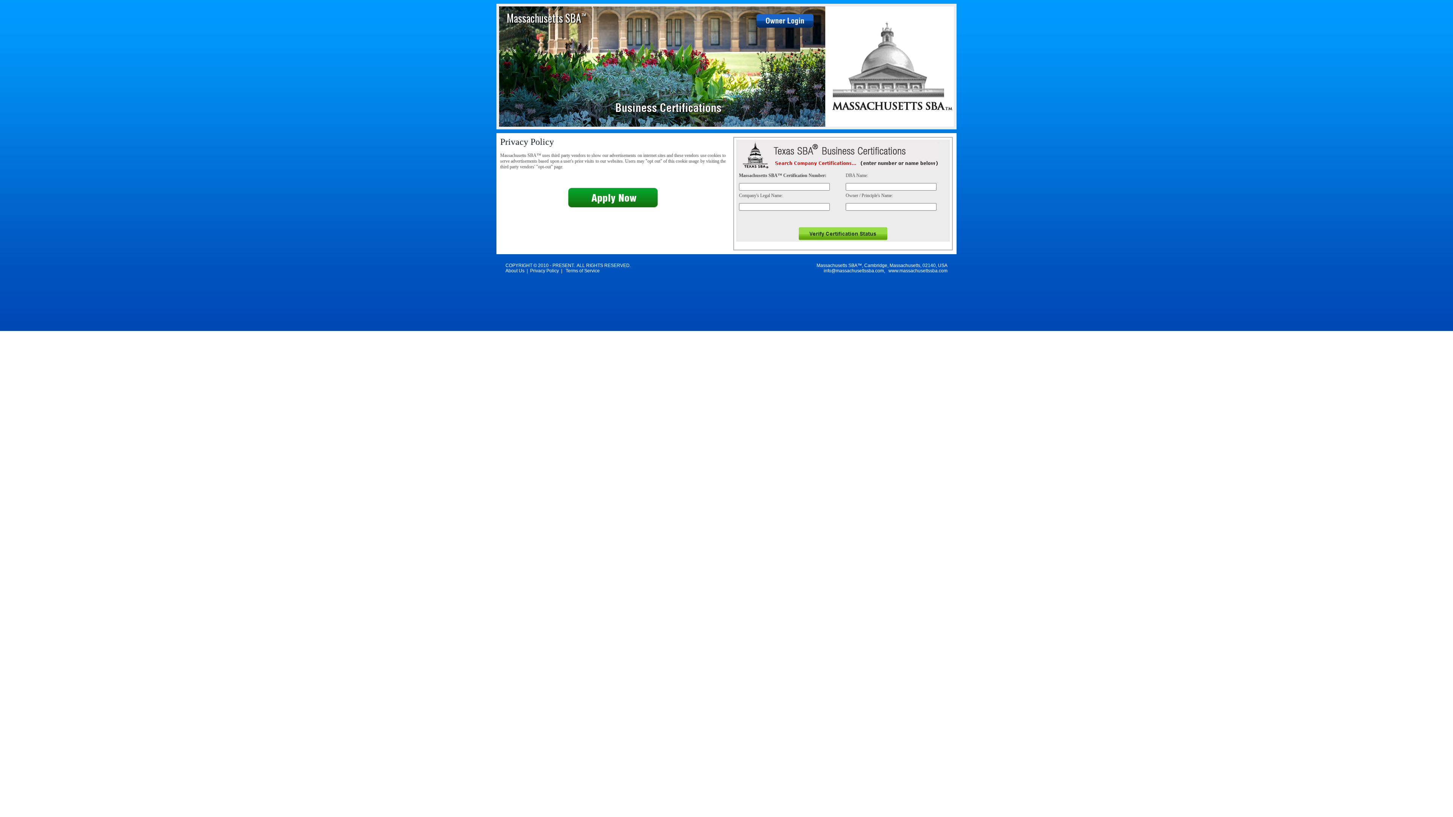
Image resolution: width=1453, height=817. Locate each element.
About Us (515, 270)
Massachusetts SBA (546, 18)
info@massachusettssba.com (854, 270)
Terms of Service (583, 270)
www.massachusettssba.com (917, 270)
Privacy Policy (544, 270)
